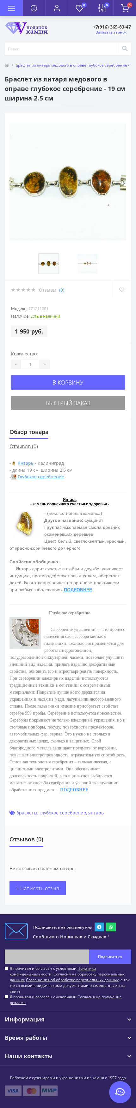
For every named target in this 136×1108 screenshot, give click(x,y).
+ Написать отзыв (37, 888)
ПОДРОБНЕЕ (78, 589)
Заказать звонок (111, 32)
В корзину (68, 382)
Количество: (24, 354)
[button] (56, 8)
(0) (61, 290)
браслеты (26, 813)
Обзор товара (28, 432)
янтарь (96, 813)
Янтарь (26, 463)
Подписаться (110, 956)
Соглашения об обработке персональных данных (72, 979)
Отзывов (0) (23, 446)
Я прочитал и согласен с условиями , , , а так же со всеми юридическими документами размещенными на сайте (70, 980)
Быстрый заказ (68, 403)
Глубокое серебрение (41, 477)
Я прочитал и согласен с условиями (66, 999)
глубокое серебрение (63, 813)
